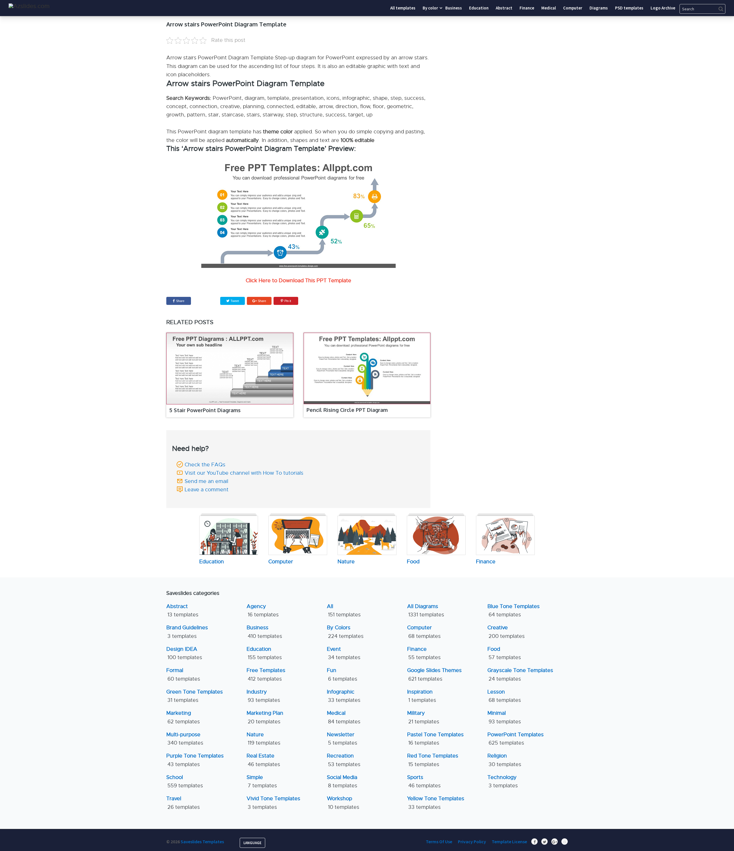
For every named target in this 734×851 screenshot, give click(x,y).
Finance (424, 653)
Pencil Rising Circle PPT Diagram (347, 410)
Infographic (343, 696)
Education (264, 653)
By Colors (345, 631)
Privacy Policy (472, 841)
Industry (263, 696)
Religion (504, 760)
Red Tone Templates (432, 760)
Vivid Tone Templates (273, 802)
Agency (263, 610)
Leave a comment (207, 489)
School (184, 781)
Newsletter (342, 738)
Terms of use (439, 841)
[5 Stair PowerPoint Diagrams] (229, 368)
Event (343, 653)
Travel (183, 802)
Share (180, 301)
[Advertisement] (515, 56)
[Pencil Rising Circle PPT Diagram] (367, 368)
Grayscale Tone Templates (520, 674)
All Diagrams (425, 610)
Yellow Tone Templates (435, 802)
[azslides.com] (29, 6)
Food (504, 653)
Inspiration (421, 696)
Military (423, 717)
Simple (262, 781)
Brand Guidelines (187, 631)
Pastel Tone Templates (435, 738)
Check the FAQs (205, 464)
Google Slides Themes (434, 674)
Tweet (234, 301)
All (344, 610)
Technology (502, 781)
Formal (183, 674)
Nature (263, 738)
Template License (509, 841)
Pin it (287, 301)
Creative (506, 631)
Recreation (343, 760)
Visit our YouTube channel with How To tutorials (244, 473)
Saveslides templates (202, 841)
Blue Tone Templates (513, 610)
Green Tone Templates (194, 696)
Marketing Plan (265, 717)
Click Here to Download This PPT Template (298, 280)
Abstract (182, 610)
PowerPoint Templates (515, 738)
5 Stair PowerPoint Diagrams (205, 410)
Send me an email (206, 481)
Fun (342, 674)
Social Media (342, 781)
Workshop (343, 802)
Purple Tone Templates (195, 760)
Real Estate (263, 760)
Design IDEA (184, 653)
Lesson (504, 696)
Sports (424, 781)
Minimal (504, 717)
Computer (424, 631)
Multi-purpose (184, 738)
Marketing (183, 717)
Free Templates (266, 674)
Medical (343, 717)
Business (264, 631)
